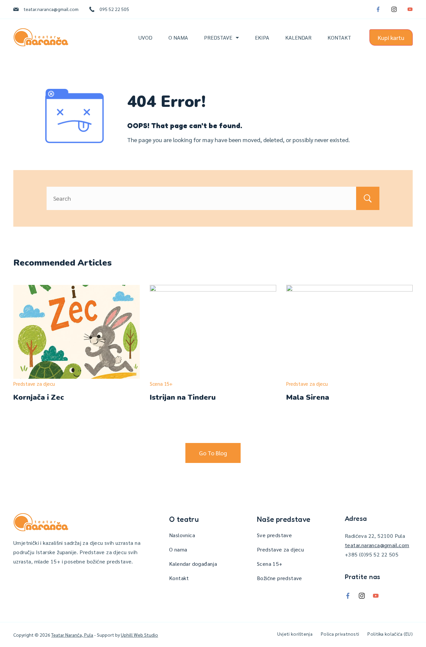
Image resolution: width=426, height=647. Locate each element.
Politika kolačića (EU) (390, 634)
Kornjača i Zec (38, 397)
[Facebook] (378, 9)
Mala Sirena (307, 397)
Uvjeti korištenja (295, 634)
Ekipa (262, 37)
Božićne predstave (279, 577)
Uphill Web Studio (139, 635)
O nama (178, 37)
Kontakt (339, 37)
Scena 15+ (161, 383)
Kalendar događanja (193, 563)
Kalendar (298, 37)
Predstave (218, 37)
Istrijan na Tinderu (183, 397)
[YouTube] (410, 9)
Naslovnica (182, 535)
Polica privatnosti (340, 634)
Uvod (145, 37)
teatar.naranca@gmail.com (51, 9)
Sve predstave (274, 535)
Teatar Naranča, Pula (72, 635)
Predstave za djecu (34, 383)
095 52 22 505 (114, 9)
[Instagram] (394, 9)
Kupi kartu (391, 37)
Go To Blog (213, 453)
